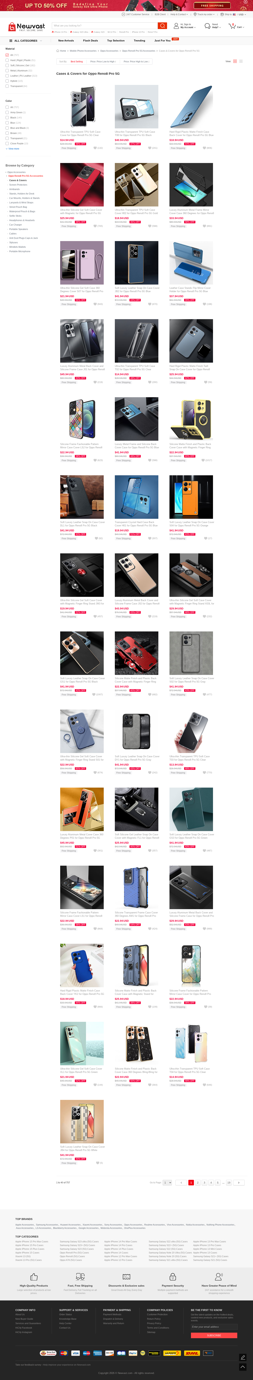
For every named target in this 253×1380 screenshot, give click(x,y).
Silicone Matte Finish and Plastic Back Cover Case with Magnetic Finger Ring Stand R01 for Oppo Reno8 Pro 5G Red (136, 681)
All (11, 55)
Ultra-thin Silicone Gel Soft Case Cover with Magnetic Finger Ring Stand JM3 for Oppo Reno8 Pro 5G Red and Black (82, 603)
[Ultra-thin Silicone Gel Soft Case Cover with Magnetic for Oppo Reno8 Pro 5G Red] (82, 184)
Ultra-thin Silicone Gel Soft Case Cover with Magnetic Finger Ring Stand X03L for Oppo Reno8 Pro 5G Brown (191, 603)
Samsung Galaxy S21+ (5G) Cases (210, 1256)
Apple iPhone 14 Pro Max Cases (120, 1241)
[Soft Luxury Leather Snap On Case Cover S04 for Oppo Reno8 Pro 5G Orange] (191, 497)
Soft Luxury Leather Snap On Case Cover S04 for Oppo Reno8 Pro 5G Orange (191, 524)
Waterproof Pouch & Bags (22, 211)
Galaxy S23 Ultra (80, 32)
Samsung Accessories (47, 1224)
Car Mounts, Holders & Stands (24, 198)
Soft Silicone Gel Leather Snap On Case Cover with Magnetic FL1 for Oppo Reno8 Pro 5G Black (137, 838)
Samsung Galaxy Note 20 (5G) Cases (168, 1256)
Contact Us (64, 1328)
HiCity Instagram (23, 1332)
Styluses (13, 242)
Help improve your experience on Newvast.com (67, 1365)
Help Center (65, 1323)
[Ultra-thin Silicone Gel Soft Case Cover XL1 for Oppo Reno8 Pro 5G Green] (82, 1043)
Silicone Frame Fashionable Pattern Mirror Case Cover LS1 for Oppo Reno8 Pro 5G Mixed (81, 916)
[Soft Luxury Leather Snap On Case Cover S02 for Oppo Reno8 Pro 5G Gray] (191, 653)
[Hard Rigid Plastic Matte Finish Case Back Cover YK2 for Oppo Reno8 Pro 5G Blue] (82, 965)
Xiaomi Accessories (92, 1224)
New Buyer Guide (24, 1319)
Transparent (16, 86)
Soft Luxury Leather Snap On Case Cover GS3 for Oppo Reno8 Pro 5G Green (191, 836)
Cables (12, 233)
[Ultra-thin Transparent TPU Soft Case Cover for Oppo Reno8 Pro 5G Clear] (82, 106)
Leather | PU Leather (20, 76)
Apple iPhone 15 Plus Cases (29, 1249)
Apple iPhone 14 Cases (116, 1252)
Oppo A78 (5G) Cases (71, 1260)
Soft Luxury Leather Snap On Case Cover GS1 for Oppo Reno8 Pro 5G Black (82, 680)
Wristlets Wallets (17, 247)
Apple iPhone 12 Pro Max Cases (120, 1256)
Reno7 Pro (152, 32)
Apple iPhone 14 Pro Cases (118, 1245)
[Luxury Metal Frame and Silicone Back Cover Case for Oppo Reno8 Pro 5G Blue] (136, 419)
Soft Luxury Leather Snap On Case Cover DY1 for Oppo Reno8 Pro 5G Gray (137, 758)
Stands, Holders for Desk (21, 193)
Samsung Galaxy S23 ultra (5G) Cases (79, 1241)
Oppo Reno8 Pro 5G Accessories (25, 176)
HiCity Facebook (23, 1328)
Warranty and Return (113, 1323)
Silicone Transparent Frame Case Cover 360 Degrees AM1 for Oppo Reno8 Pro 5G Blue (136, 916)
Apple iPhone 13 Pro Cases (207, 1245)
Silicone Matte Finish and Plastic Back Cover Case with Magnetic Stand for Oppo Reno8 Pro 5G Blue (136, 994)
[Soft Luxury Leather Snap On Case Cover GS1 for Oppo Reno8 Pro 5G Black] (82, 653)
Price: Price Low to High (102, 61)
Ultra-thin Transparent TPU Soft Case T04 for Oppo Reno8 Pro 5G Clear (189, 1070)
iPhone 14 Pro (60, 32)
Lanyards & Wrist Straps (21, 202)
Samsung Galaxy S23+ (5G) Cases (77, 1245)
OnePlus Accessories (134, 1228)
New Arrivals (66, 40)
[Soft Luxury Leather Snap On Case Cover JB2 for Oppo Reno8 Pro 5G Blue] (136, 262)
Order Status (65, 1314)
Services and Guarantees (28, 1323)
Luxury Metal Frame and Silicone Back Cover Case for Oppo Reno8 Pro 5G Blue (137, 446)
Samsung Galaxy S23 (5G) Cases (77, 1249)
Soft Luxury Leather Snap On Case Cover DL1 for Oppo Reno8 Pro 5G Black (82, 524)
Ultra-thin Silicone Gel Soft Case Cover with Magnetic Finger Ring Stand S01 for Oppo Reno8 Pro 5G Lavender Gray (82, 759)
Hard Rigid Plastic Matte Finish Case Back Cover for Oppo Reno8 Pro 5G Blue (191, 133)
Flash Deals (90, 40)
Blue (12, 123)
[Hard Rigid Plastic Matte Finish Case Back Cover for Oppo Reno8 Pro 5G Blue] (191, 106)
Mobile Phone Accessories (83, 51)
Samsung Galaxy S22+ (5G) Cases (166, 1245)
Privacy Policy (154, 1323)
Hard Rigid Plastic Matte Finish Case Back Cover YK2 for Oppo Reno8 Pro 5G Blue (82, 994)
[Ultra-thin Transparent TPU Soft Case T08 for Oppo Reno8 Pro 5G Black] (136, 106)
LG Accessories (43, 1228)
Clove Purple (17, 143)
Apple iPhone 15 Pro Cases (29, 1245)
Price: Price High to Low (136, 61)
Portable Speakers (18, 229)
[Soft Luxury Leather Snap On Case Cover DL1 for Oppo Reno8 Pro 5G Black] (82, 497)
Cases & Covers (18, 180)
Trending (139, 40)
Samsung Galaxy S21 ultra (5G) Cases (168, 1260)
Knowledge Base (67, 1319)
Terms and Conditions (158, 1328)
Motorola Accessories (111, 1228)
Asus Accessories (25, 1228)
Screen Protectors (18, 185)
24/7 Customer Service (137, 14)
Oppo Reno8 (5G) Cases (72, 1256)
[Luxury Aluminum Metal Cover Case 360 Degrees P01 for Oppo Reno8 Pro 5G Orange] (82, 809)
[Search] (162, 25)
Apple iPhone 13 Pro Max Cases (209, 1241)
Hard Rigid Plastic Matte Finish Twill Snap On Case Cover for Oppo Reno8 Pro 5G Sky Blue (189, 369)
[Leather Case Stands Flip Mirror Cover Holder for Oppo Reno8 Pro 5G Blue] (191, 262)
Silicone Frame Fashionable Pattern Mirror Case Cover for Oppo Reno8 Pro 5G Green (190, 994)
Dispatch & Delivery (113, 1319)
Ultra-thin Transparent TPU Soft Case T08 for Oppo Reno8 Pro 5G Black (135, 133)
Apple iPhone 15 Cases (27, 1252)
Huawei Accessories (70, 1224)
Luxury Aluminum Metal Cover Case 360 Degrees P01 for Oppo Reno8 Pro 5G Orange (81, 838)
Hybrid (13, 81)
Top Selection (116, 40)
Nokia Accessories (195, 1224)
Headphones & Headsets (22, 220)
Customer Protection (157, 1314)
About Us (20, 1314)
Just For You (162, 40)
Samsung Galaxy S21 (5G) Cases (210, 1260)
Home (63, 51)
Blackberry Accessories (64, 1228)
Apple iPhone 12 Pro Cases (118, 1260)
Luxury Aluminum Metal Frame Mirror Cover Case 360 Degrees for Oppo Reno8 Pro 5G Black (191, 213)
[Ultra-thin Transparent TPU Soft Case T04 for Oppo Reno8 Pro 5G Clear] (191, 1043)
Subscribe (214, 1335)
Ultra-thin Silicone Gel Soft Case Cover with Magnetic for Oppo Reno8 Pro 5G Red (81, 213)
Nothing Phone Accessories (220, 1224)
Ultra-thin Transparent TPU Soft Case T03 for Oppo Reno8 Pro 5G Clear (189, 758)
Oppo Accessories (16, 172)
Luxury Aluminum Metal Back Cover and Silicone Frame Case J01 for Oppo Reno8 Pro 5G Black (82, 369)
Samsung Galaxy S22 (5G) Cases (166, 1249)
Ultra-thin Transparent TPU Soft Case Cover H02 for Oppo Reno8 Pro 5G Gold (136, 212)
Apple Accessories (24, 1224)
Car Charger (15, 224)
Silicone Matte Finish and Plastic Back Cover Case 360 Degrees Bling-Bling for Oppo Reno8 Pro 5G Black (136, 1072)
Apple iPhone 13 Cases (205, 1252)
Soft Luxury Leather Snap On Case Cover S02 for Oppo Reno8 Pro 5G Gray (191, 680)
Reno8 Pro (124, 32)
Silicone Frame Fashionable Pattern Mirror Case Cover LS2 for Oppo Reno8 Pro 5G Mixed (81, 447)
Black (13, 117)
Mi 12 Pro (112, 32)
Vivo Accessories (175, 1224)
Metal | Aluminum (19, 70)
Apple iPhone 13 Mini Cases (207, 1249)
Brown (13, 133)
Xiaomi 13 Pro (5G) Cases (28, 1260)
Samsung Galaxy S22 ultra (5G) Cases (168, 1241)
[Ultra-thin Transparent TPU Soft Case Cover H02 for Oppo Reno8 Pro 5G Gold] (136, 184)
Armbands (14, 189)
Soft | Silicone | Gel (19, 65)
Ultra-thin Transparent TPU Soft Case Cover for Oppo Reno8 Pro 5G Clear (80, 133)
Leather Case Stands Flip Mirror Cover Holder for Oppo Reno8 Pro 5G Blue (190, 290)
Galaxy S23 (99, 32)
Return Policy (154, 1319)
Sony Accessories (113, 1224)
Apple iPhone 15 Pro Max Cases (31, 1241)
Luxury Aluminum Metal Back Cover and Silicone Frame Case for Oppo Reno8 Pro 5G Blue (191, 916)
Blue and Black (18, 128)
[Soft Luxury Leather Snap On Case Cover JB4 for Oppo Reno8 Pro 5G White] (82, 1121)
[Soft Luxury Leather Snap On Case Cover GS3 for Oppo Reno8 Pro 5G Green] (191, 809)
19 (228, 1182)
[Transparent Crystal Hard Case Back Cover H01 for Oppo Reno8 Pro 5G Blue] (136, 497)
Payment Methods (112, 1314)
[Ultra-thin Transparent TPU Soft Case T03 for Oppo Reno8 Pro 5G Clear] (191, 731)
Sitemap (151, 1332)
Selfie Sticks (15, 216)
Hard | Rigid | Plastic (20, 60)
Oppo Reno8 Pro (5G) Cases (74, 1252)
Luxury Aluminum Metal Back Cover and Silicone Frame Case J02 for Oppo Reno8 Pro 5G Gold (137, 603)
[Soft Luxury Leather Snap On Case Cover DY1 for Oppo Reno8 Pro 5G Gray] (136, 731)
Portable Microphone (19, 251)
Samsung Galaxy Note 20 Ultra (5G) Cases (170, 1252)
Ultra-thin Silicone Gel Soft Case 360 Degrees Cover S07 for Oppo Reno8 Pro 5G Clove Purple (81, 291)
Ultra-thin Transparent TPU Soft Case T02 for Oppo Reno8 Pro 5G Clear (135, 368)
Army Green (16, 112)
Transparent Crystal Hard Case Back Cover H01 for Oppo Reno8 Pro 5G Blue (136, 524)
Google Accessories (89, 1228)
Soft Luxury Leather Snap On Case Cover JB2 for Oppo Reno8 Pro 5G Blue (137, 290)
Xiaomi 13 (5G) (23, 1256)
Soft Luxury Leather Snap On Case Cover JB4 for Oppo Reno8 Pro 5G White (82, 1148)
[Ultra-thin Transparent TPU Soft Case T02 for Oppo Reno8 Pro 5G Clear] (136, 340)
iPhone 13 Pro (138, 32)
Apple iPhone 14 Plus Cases (118, 1249)
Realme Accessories (154, 1224)
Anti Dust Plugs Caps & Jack (23, 238)
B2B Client (160, 14)
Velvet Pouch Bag (18, 207)
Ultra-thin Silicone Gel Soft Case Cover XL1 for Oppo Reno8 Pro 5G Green (81, 1070)
